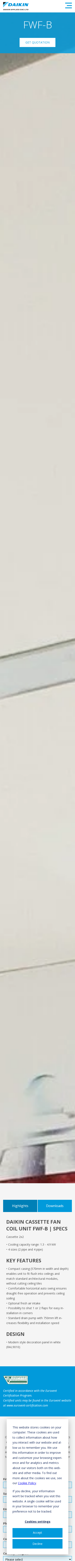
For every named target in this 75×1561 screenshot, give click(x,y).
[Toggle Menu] (68, 5)
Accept (37, 1532)
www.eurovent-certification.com (27, 1405)
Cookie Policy (27, 1483)
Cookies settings (37, 1522)
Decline (37, 1544)
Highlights (20, 1206)
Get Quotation (37, 42)
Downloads (55, 1206)
